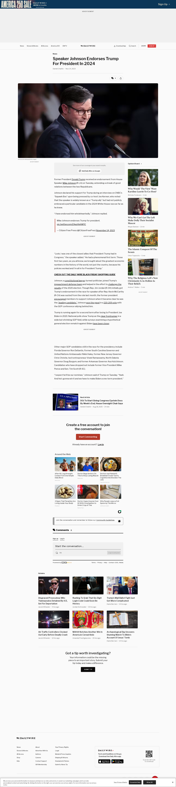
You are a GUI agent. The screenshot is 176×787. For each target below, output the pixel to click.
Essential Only (135, 782)
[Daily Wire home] (88, 46)
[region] (88, 782)
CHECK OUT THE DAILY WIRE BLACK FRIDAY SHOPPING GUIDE (84, 274)
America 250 (55, 46)
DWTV (65, 46)
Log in (101, 444)
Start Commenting (88, 437)
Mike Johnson (69, 183)
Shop (18, 757)
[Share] (120, 78)
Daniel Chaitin (58, 69)
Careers (38, 757)
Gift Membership (41, 764)
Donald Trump (78, 179)
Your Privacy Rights (62, 747)
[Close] (172, 782)
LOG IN (143, 46)
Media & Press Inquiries (63, 754)
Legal (57, 750)
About (37, 747)
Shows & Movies (32, 46)
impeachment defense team (68, 284)
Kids (18, 761)
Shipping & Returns (61, 757)
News (22, 46)
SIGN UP (151, 46)
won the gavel (93, 302)
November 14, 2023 (105, 230)
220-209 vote (110, 302)
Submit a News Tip (61, 764)
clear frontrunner (109, 316)
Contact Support (41, 761)
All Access (44, 46)
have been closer (101, 323)
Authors (38, 754)
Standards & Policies (62, 761)
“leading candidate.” (67, 302)
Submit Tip (88, 669)
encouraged (60, 299)
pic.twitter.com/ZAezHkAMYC (71, 224)
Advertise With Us (41, 750)
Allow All (150, 782)
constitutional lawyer (75, 280)
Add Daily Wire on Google (91, 171)
